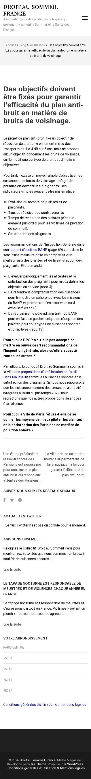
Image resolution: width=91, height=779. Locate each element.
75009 (7, 658)
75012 (7, 691)
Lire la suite (12, 569)
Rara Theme (37, 764)
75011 (7, 680)
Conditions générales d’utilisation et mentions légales (44, 704)
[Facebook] (4, 500)
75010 (7, 669)
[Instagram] (20, 500)
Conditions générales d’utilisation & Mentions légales (46, 768)
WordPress (75, 764)
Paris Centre (13, 647)
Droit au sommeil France (30, 10)
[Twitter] (12, 500)
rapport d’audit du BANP (28, 250)
